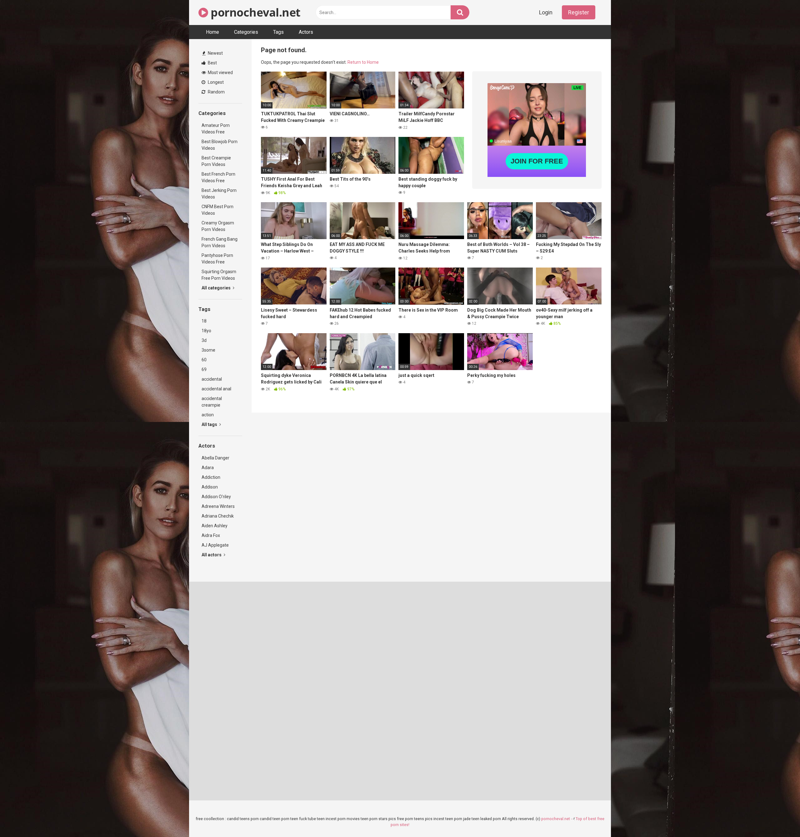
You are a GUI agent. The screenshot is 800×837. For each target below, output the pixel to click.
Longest (215, 82)
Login (545, 12)
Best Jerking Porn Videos (219, 193)
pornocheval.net (254, 12)
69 (204, 369)
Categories (246, 32)
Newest (215, 53)
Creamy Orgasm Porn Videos (218, 226)
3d (204, 340)
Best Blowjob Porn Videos (220, 145)
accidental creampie (212, 402)
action (208, 414)
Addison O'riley (216, 496)
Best (212, 62)
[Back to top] (779, 818)
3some (208, 350)
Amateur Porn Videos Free (216, 128)
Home (212, 32)
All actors (212, 554)
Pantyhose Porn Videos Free (217, 258)
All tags (210, 424)
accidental (212, 379)
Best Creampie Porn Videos (216, 161)
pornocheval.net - (557, 818)
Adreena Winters (218, 506)
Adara (208, 467)
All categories (217, 287)
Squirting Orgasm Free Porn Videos (219, 275)
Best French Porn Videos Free (218, 177)
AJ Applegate (215, 545)
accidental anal (216, 388)
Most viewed (220, 72)
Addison (210, 486)
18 (204, 320)
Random (216, 91)
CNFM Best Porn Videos (217, 210)
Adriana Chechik (218, 516)
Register (578, 12)
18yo (206, 330)
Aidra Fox (211, 535)
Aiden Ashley (215, 525)
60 (204, 359)
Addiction (211, 477)
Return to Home (363, 62)
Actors (306, 32)
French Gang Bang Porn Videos (220, 242)
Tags (278, 32)
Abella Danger (215, 457)
